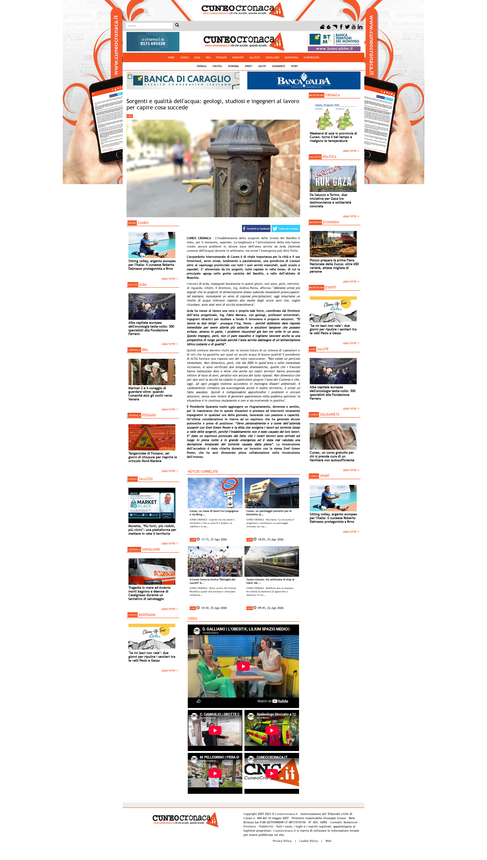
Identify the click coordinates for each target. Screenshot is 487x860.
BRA (208, 57)
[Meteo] (322, 26)
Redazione (351, 822)
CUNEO (184, 57)
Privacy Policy (282, 841)
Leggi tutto (169, 279)
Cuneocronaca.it (286, 814)
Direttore (250, 826)
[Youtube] (353, 26)
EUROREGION (311, 57)
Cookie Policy (308, 841)
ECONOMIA (233, 66)
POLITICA (217, 66)
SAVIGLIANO (272, 57)
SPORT (294, 66)
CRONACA (201, 66)
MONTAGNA (291, 57)
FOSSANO (221, 57)
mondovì (238, 57)
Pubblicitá (266, 826)
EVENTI (248, 66)
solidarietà (278, 66)
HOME (171, 57)
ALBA (197, 57)
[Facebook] (341, 26)
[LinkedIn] (360, 26)
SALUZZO (254, 57)
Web (328, 841)
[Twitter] (347, 26)
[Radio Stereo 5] (328, 26)
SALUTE (262, 66)
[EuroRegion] (335, 26)
